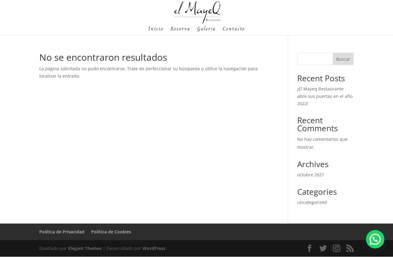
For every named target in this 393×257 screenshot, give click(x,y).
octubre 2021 (310, 175)
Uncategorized (312, 202)
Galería (206, 29)
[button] (375, 239)
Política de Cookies (111, 232)
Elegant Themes (85, 248)
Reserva (180, 29)
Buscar (343, 59)
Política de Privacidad (61, 232)
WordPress (153, 248)
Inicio (156, 29)
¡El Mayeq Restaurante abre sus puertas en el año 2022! (324, 96)
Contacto (234, 29)
